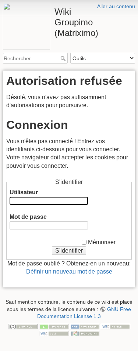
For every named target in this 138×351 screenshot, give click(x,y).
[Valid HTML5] (115, 326)
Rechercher (63, 58)
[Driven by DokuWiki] (84, 333)
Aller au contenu (116, 6)
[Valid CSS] (53, 333)
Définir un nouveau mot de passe (69, 271)
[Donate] (53, 326)
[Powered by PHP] (84, 326)
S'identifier (69, 250)
